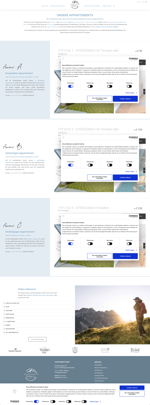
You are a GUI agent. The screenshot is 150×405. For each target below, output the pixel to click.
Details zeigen (94, 401)
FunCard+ (50, 24)
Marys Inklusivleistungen (101, 367)
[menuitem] (44, 5)
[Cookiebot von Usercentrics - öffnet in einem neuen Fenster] (14, 401)
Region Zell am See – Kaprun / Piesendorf (85, 22)
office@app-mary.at (61, 372)
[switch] (52, 401)
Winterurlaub (64, 22)
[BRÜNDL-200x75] (135, 350)
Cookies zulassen (132, 387)
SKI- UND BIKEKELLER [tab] (12, 332)
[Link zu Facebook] (137, 2)
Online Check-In (98, 370)
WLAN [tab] (7, 307)
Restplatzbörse (98, 365)
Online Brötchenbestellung (101, 378)
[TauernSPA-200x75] (75, 350)
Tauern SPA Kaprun (53, 27)
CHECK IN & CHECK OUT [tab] (12, 303)
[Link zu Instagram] (140, 2)
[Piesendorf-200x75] (15, 350)
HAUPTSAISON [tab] (10, 314)
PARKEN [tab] (8, 325)
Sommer (52, 22)
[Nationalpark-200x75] (105, 350)
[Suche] (114, 5)
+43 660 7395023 (63, 371)
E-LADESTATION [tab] (10, 321)
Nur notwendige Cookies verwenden (132, 393)
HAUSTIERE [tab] (9, 311)
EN (146, 2)
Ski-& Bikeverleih (99, 373)
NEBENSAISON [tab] (10, 318)
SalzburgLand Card (99, 375)
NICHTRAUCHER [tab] (10, 329)
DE (143, 2)
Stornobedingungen (99, 381)
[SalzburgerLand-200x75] (45, 350)
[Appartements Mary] (75, 5)
